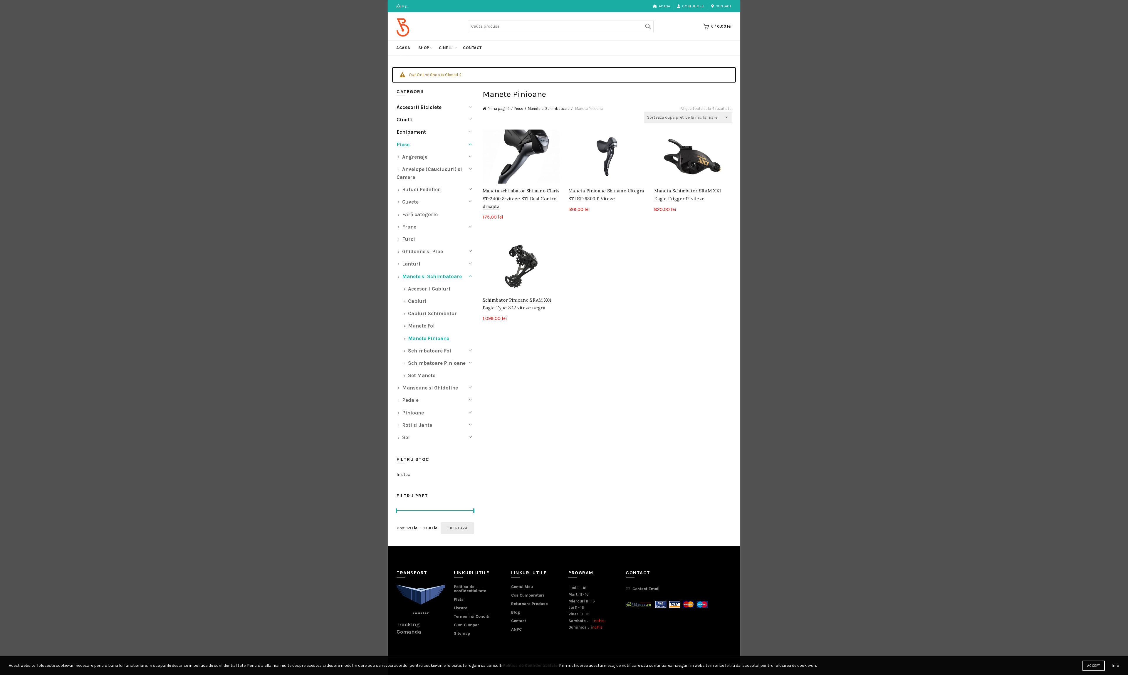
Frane (409, 227)
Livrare (460, 607)
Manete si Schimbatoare (549, 108)
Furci (408, 239)
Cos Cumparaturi (527, 595)
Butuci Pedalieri (422, 189)
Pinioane (413, 413)
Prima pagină (499, 108)
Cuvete (410, 202)
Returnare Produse (529, 603)
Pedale (410, 400)
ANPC (516, 629)
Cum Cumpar (466, 624)
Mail (404, 6)
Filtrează (457, 527)
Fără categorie (420, 214)
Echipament (411, 132)
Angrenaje (414, 157)
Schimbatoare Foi (429, 351)
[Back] (404, 56)
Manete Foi (421, 326)
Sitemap (462, 633)
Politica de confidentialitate (470, 588)
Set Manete (421, 375)
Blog (515, 612)
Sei (406, 437)
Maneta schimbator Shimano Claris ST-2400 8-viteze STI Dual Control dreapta (521, 198)
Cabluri (417, 301)
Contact (723, 6)
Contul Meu (693, 6)
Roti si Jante (417, 425)
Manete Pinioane (428, 338)
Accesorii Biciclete (419, 107)
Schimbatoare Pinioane (437, 363)
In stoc (403, 474)
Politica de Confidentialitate (530, 665)
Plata (459, 599)
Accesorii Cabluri (429, 289)
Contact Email (645, 588)
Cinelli (446, 47)
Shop (423, 47)
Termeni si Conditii (472, 616)
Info (1115, 665)
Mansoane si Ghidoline (430, 388)
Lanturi (411, 264)
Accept (1093, 666)
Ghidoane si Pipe (422, 251)
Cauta (648, 26)
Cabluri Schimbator (432, 313)
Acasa (664, 6)
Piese (518, 108)
